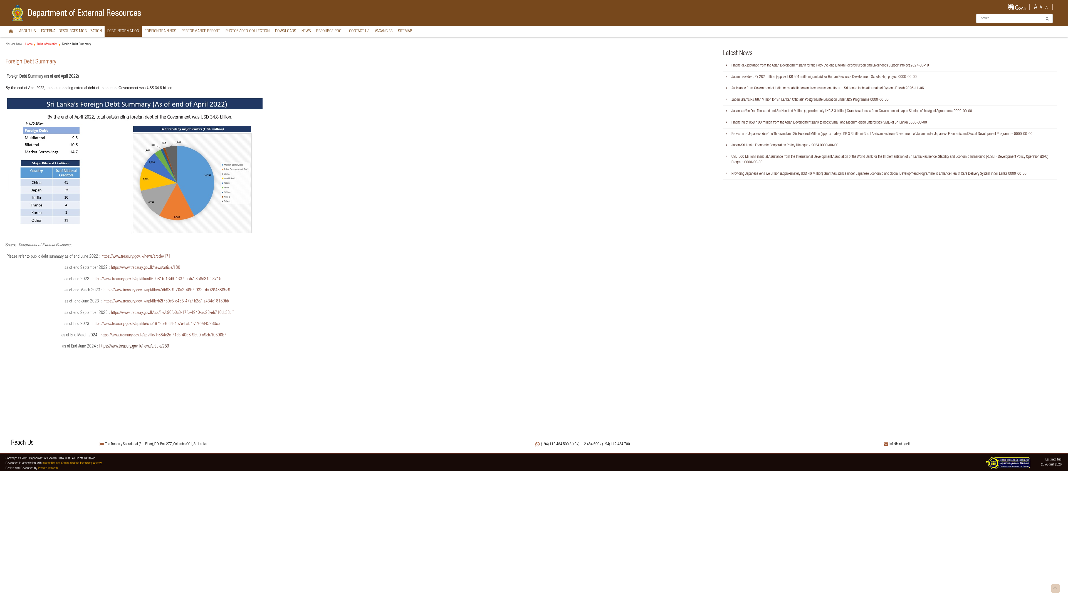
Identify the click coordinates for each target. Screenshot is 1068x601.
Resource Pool (329, 31)
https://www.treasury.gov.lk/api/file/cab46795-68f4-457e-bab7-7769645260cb (156, 324)
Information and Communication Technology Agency (72, 463)
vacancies (383, 31)
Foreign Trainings (160, 31)
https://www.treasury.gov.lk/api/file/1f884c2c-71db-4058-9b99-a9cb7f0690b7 (163, 335)
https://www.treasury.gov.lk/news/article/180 (145, 268)
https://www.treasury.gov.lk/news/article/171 (136, 257)
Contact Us (359, 31)
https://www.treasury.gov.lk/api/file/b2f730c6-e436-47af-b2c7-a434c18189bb (166, 301)
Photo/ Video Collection (248, 31)
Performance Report (201, 31)
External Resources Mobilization (71, 31)
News (306, 31)
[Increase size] (1035, 6)
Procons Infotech (48, 468)
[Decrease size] (1046, 6)
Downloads (285, 31)
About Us (27, 31)
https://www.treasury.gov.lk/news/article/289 (134, 346)
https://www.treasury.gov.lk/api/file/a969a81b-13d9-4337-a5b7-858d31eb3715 (157, 279)
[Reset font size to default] (1041, 6)
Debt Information (123, 31)
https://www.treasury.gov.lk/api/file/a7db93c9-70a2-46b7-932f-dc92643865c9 (166, 290)
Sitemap (405, 31)
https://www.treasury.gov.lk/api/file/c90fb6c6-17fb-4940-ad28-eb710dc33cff (172, 313)
